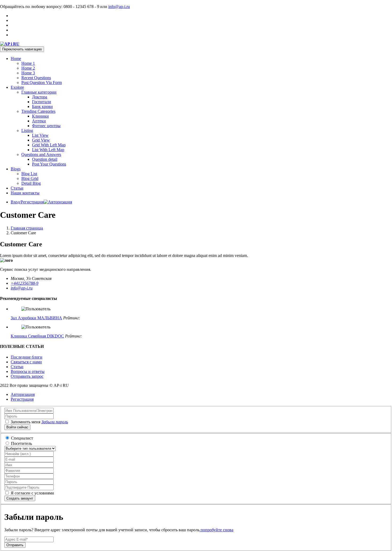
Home (16, 58)
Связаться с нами (26, 362)
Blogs (16, 169)
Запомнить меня (25, 422)
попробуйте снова (216, 530)
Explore (17, 87)
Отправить (14, 545)
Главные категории (39, 92)
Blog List (29, 173)
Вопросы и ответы (28, 371)
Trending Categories (38, 111)
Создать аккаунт (19, 498)
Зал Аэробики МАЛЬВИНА (36, 318)
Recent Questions (36, 77)
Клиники (40, 116)
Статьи (17, 188)
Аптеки (39, 121)
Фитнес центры (46, 125)
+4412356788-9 (24, 283)
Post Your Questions (49, 164)
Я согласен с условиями (32, 493)
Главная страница (27, 228)
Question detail (44, 159)
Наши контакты (25, 193)
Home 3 (28, 73)
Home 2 (28, 68)
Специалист (22, 438)
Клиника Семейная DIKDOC (37, 336)
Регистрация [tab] (22, 399)
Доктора (39, 97)
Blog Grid (29, 178)
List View (40, 135)
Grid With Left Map (49, 145)
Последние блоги (26, 357)
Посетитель (21, 443)
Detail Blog (31, 183)
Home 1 (28, 63)
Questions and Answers (41, 154)
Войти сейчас (17, 427)
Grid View (41, 140)
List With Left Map (48, 149)
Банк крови (42, 106)
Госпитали (41, 101)
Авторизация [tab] (23, 394)
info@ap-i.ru (119, 6)
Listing (27, 130)
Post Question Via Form (41, 82)
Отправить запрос (27, 376)
